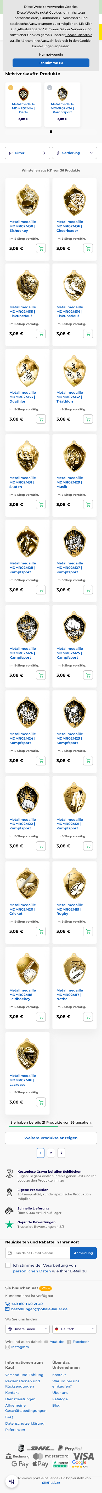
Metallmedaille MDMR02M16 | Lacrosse (22, 1080)
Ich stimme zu (51, 63)
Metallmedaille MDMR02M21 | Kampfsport (69, 823)
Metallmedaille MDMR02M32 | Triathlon (69, 396)
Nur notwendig (51, 54)
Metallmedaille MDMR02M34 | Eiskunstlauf (69, 311)
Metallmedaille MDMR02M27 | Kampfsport (69, 567)
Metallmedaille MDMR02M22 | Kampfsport (22, 823)
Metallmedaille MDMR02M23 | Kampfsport (69, 738)
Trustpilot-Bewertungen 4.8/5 (41, 1227)
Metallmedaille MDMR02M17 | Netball (69, 994)
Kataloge (60, 1399)
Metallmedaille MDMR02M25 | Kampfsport (69, 652)
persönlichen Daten (32, 1271)
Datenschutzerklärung (24, 1423)
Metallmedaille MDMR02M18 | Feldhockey (22, 994)
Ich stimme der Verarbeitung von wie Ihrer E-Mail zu (50, 1268)
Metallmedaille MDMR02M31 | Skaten (22, 482)
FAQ (9, 1417)
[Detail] (41, 248)
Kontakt (12, 1392)
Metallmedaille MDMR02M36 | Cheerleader (69, 226)
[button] (51, 131)
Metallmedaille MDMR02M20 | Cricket (22, 909)
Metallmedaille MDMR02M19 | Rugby (69, 909)
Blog (56, 1405)
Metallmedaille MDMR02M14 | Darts (23, 108)
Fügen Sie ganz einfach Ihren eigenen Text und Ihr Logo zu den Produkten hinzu (57, 1178)
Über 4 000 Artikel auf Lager (39, 1213)
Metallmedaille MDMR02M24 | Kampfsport (62, 108)
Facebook (81, 1341)
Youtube (57, 1341)
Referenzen (15, 1429)
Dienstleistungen (20, 1399)
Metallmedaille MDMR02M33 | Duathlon (22, 396)
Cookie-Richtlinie (78, 35)
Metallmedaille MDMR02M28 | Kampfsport (22, 567)
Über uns (60, 1392)
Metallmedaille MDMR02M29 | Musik (69, 482)
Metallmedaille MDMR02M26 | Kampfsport (22, 652)
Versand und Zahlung (24, 1375)
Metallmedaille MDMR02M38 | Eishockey (22, 226)
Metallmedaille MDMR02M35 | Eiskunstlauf (22, 311)
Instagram (20, 1347)
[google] (81, 1463)
